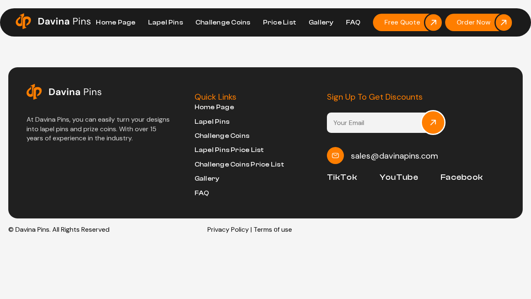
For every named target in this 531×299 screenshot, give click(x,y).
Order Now (473, 22)
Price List (279, 22)
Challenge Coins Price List (239, 164)
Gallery (321, 22)
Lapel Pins (165, 22)
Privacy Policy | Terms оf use (249, 229)
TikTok (342, 177)
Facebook (462, 177)
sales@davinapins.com (394, 155)
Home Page (115, 22)
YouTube (399, 177)
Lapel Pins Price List (229, 150)
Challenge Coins (223, 22)
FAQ (353, 22)
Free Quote (402, 22)
